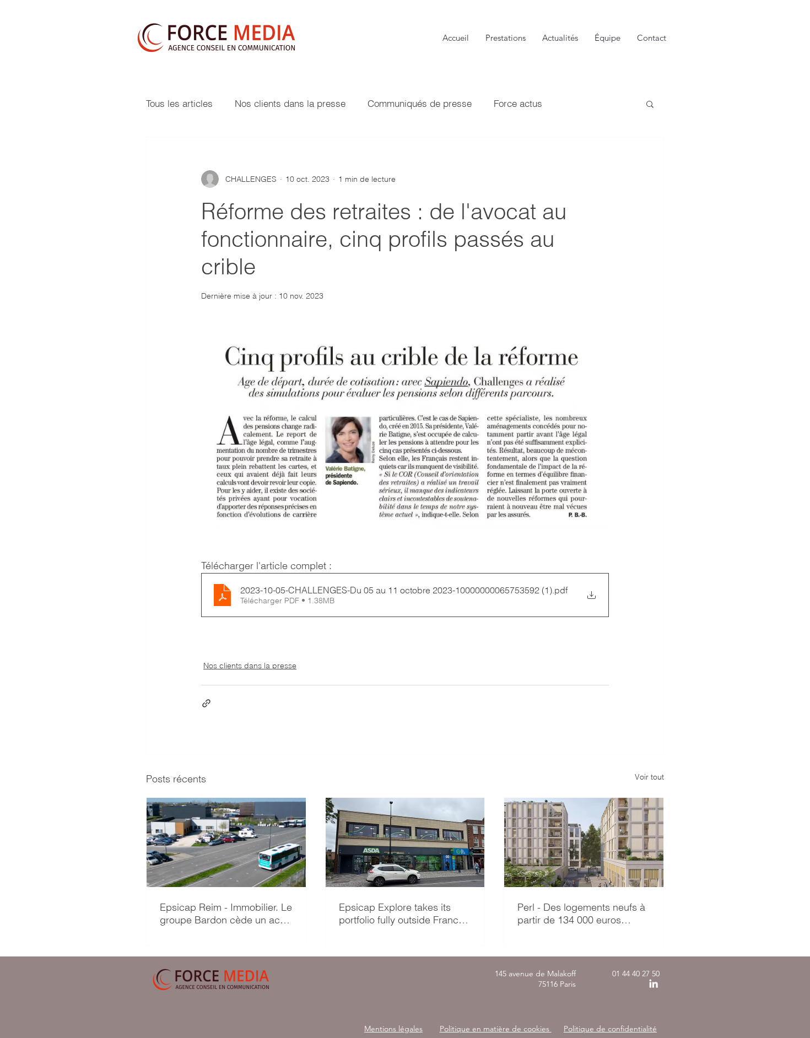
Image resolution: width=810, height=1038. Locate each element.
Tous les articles (179, 103)
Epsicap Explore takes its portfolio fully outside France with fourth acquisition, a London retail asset (401, 913)
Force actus (518, 103)
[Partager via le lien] (206, 703)
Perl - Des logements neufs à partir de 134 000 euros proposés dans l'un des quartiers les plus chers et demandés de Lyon (581, 913)
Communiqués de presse (420, 103)
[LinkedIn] (653, 983)
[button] (650, 103)
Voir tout (649, 777)
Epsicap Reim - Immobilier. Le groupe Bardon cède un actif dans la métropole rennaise (226, 913)
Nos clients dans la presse (290, 103)
